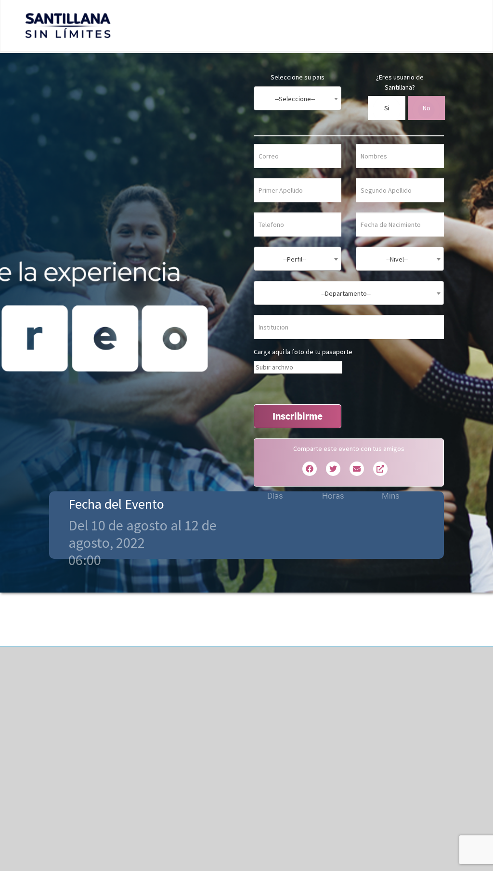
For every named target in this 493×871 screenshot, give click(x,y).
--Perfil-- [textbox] (294, 259)
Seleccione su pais (297, 77)
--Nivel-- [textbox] (397, 259)
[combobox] (297, 98)
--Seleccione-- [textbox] (295, 98)
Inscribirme (297, 416)
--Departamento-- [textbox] (346, 293)
